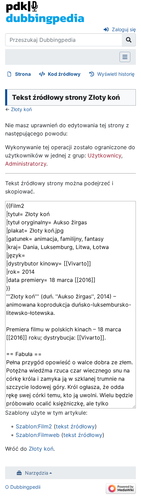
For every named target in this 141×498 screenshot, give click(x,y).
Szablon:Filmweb (38, 434)
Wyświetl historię (115, 74)
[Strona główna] (45, 12)
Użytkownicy (104, 155)
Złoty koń (21, 109)
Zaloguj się (124, 29)
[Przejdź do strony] (129, 39)
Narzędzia (36, 473)
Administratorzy (25, 163)
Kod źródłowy (64, 74)
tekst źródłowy (75, 426)
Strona (23, 74)
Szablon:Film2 (34, 426)
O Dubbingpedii (22, 487)
